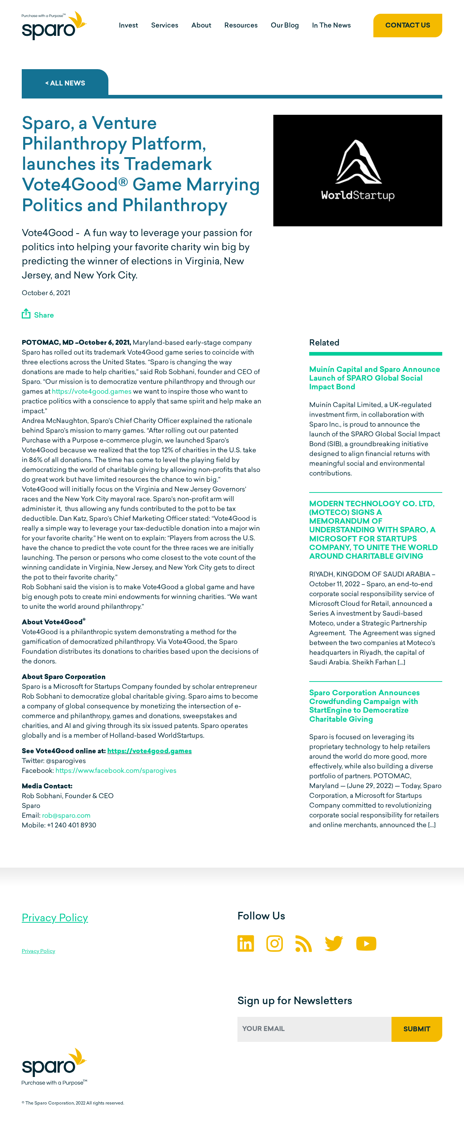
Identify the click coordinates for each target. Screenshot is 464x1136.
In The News (331, 26)
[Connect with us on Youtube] (366, 945)
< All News (65, 84)
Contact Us (407, 26)
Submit (416, 1030)
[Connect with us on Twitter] (333, 945)
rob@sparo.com (66, 816)
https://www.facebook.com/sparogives (116, 771)
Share (43, 315)
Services (164, 26)
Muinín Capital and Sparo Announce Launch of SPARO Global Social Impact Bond (374, 378)
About (201, 26)
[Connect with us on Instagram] (274, 945)
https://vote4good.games (92, 392)
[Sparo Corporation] (54, 25)
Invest (128, 26)
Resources (241, 26)
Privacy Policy (55, 919)
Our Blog (285, 26)
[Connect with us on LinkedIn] (245, 945)
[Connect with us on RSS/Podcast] (303, 945)
